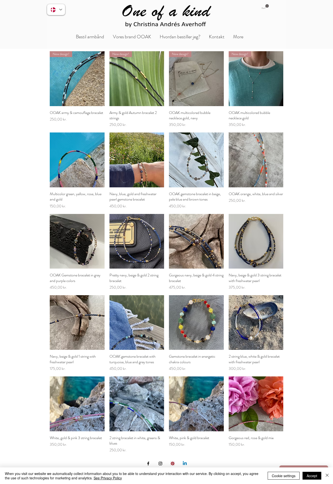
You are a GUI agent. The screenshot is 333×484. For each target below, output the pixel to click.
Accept (312, 475)
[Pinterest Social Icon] (172, 463)
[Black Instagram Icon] (160, 463)
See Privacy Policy (108, 477)
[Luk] (327, 475)
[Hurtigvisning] (77, 159)
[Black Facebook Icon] (148, 463)
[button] (265, 6)
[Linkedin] (184, 463)
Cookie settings (283, 475)
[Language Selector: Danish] (56, 9)
